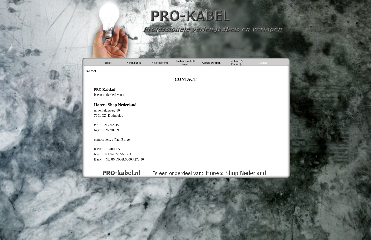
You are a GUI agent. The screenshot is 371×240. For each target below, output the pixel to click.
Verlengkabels (134, 62)
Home (108, 62)
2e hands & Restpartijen (237, 63)
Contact (263, 62)
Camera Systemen (211, 62)
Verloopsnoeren (160, 62)
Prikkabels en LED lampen (185, 63)
